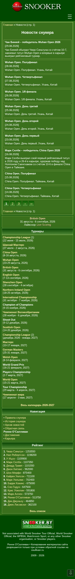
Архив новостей (14, 424)
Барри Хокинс (16, 483)
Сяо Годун (14, 486)
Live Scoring (44, 224)
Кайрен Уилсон (15, 476)
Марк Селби (13, 462)
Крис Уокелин (16, 490)
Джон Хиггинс (14, 469)
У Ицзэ (10, 458)
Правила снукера (15, 417)
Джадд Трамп (14, 465)
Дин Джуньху (15, 501)
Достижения (12, 434)
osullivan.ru (37, 550)
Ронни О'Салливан (19, 497)
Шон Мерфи (13, 472)
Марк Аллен (15, 493)
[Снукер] (37, 6)
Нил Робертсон (15, 454)
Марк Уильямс (15, 479)
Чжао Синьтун (14, 451)
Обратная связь (14, 428)
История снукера (15, 421)
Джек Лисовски (17, 504)
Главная (8, 24)
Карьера (10, 438)
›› (31, 203)
